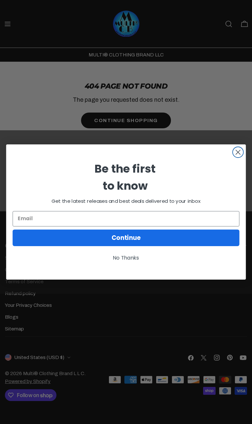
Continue (126, 237)
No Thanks (126, 258)
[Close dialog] (238, 152)
